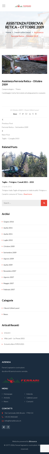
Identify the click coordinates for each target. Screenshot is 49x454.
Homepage (8, 394)
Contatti (29, 401)
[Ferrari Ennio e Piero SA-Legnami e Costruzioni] (24, 6)
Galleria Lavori (31, 398)
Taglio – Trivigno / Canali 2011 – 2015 (18, 182)
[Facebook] (8, 427)
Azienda (29, 394)
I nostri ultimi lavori (22, 32)
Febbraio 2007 (9, 289)
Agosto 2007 (9, 277)
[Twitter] (4, 427)
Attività (7, 398)
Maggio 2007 (9, 283)
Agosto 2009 (9, 259)
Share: (15, 114)
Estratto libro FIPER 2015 (14, 344)
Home (8, 32)
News (6, 314)
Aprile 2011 (8, 234)
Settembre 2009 (10, 252)
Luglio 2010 (8, 240)
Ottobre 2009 (9, 246)
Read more (28, 194)
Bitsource (33, 441)
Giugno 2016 (9, 222)
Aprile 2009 (8, 265)
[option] (24, 174)
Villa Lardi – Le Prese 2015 (14, 338)
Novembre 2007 (10, 271)
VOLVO (7, 333)
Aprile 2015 (8, 228)
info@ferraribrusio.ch (13, 421)
